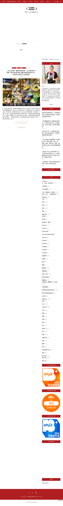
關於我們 (28, 502)
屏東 (43, 322)
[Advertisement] (51, 48)
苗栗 (43, 340)
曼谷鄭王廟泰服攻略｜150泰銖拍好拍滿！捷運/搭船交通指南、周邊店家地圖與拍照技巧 (51, 114)
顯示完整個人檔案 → (46, 100)
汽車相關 (44, 186)
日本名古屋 (45, 231)
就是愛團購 (45, 287)
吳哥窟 (43, 216)
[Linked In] (24, 127)
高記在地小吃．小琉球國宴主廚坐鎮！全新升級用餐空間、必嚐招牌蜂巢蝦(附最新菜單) (50, 133)
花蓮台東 (44, 337)
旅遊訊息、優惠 (46, 222)
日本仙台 (44, 228)
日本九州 (44, 225)
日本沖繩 (44, 243)
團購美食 (44, 280)
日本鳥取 (44, 252)
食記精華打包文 (46, 349)
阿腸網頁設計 (60, 500)
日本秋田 (44, 249)
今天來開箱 (45, 189)
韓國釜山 (44, 268)
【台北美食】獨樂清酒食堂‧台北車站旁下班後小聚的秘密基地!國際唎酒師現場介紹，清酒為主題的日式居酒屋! (21, 72)
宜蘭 (43, 319)
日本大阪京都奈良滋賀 (48, 234)
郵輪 (43, 265)
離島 (43, 211)
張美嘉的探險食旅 (45, 483)
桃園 (43, 334)
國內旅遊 (44, 197)
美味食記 (23, 67)
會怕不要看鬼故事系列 (48, 293)
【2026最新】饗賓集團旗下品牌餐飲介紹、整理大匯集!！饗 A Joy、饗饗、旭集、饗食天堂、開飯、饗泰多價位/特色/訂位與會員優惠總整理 (51, 143)
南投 (43, 301)
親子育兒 (44, 356)
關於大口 (4, 1)
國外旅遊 (44, 214)
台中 (43, 304)
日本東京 (44, 240)
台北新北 (14, 67)
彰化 (43, 325)
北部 (43, 202)
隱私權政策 (34, 502)
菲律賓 (43, 259)
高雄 (43, 352)
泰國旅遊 (44, 255)
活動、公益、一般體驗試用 (49, 194)
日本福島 (44, 246)
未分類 (43, 296)
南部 (43, 205)
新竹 (43, 331)
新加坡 (43, 219)
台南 (43, 310)
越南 (43, 262)
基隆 (43, 316)
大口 (43, 86)
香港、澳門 (45, 274)
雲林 (43, 346)
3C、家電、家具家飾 (47, 183)
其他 (15, 4)
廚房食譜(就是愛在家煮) (11, 1)
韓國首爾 (44, 271)
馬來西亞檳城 (45, 277)
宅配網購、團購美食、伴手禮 (49, 282)
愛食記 (19, 67)
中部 (43, 199)
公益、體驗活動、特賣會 (48, 192)
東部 (43, 208)
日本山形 (44, 237)
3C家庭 (44, 181)
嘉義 (43, 313)
